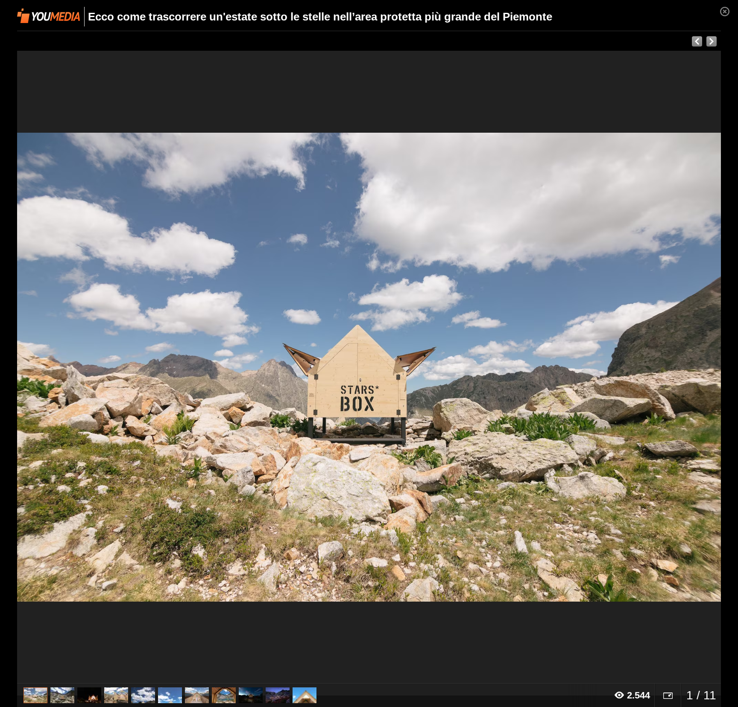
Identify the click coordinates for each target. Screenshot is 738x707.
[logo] (48, 16)
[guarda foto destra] (439, 367)
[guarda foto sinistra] (87, 367)
